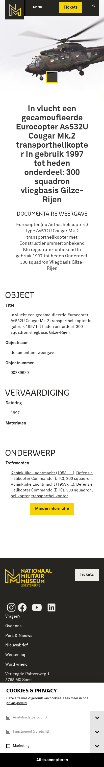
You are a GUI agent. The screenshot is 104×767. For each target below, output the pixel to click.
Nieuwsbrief (16, 645)
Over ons (13, 626)
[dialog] (52, 725)
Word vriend (16, 664)
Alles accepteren (52, 760)
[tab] (97, 718)
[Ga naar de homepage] (14, 9)
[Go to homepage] (28, 580)
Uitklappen (52, 77)
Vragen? (12, 616)
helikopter (20, 496)
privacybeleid (16, 703)
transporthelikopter (49, 496)
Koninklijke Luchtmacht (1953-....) (42, 473)
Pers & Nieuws (18, 636)
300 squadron (79, 479)
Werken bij (15, 655)
